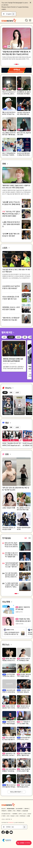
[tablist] (27, 538)
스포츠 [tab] (17, 427)
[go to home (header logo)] (9, 20)
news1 (29, 813)
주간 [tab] (29, 538)
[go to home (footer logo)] (8, 804)
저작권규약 (3, 810)
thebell (12, 816)
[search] (26, 20)
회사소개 (3, 808)
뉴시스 (24, 813)
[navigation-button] (14, 64)
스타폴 (28, 816)
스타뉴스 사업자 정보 (5, 819)
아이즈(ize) (22, 816)
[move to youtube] (11, 832)
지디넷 (3, 816)
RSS (14, 810)
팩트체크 (19, 810)
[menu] (30, 20)
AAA (17, 816)
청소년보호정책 (19, 808)
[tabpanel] (16, 567)
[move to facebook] (3, 832)
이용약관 (9, 810)
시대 (8, 816)
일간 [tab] (25, 538)
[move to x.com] (7, 832)
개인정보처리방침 (10, 808)
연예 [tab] (11, 427)
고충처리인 (26, 808)
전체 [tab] (5, 427)
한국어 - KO (10, 827)
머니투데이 (15, 813)
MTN (20, 813)
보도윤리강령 (25, 810)
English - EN (10, 14)
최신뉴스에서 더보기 (15, 792)
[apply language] (13, 13)
